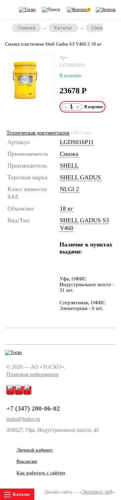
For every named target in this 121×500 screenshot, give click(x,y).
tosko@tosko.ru (23, 419)
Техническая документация (37, 133)
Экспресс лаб (97, 492)
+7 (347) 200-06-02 (33, 408)
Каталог (63, 28)
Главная (26, 28)
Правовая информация (32, 374)
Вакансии (26, 461)
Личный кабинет (34, 450)
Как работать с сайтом (40, 472)
